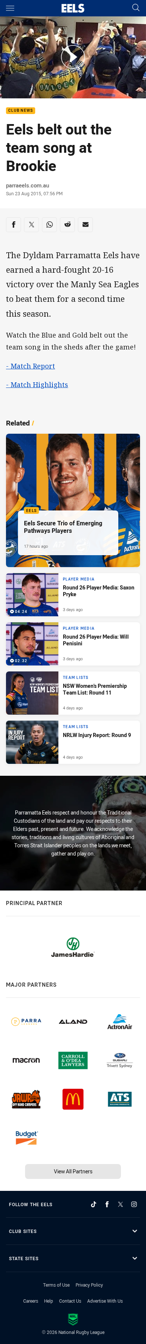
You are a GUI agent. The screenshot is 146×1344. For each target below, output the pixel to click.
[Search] (136, 8)
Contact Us (70, 1301)
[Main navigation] (10, 8)
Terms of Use (56, 1285)
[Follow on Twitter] (121, 1204)
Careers (30, 1301)
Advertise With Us (105, 1301)
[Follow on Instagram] (134, 1204)
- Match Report (30, 365)
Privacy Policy (89, 1285)
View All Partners (73, 1171)
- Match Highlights (37, 384)
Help (48, 1301)
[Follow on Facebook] (107, 1204)
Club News (20, 110)
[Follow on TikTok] (94, 1204)
